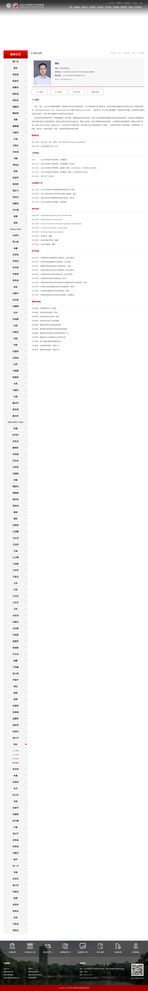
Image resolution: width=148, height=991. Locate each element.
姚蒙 (16, 660)
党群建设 (116, 7)
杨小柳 (16, 673)
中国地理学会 (32, 978)
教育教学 (92, 7)
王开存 (16, 602)
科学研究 (100, 7)
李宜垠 (16, 255)
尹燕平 (16, 680)
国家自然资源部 (8, 975)
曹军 (16, 68)
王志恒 (16, 544)
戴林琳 (16, 113)
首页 (70, 7)
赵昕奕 (16, 725)
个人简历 (15, 751)
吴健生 (16, 622)
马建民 (16, 390)
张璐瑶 (16, 814)
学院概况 (77, 7)
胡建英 (16, 203)
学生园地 (108, 7)
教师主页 (126, 53)
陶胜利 (16, 486)
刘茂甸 (16, 358)
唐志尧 (16, 499)
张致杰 (16, 911)
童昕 (16, 519)
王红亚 (16, 538)
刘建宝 (16, 853)
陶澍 (16, 512)
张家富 (16, 706)
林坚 (16, 287)
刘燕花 (16, 332)
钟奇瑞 (16, 846)
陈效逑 (16, 94)
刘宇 (16, 313)
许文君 (16, 654)
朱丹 (16, 788)
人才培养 (15, 755)
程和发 (16, 100)
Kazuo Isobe (15, 229)
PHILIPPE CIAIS (15, 422)
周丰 (16, 744)
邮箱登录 (127, 3)
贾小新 (16, 242)
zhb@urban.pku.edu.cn (91, 978)
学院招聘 (138, 7)
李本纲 (16, 267)
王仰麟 (16, 531)
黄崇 (16, 223)
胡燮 (16, 216)
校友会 (131, 7)
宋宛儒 (16, 454)
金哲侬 (16, 904)
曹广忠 (16, 61)
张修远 (16, 892)
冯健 (16, 158)
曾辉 (16, 699)
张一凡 (16, 866)
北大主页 (111, 3)
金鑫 (16, 248)
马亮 (16, 384)
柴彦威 (16, 74)
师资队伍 (84, 7)
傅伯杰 (16, 165)
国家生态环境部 (33, 972)
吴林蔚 (16, 635)
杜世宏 (16, 879)
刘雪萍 (16, 351)
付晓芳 (16, 132)
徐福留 (16, 648)
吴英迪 (16, 840)
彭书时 (16, 435)
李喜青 (16, 274)
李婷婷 (16, 525)
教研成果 (15, 763)
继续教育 (124, 7)
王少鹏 (16, 557)
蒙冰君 (16, 416)
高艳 (16, 171)
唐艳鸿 (16, 506)
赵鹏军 (16, 719)
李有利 (16, 261)
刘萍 (16, 364)
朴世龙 (16, 441)
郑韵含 (16, 930)
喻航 (16, 693)
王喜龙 (16, 577)
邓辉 (16, 120)
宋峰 (16, 480)
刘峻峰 (16, 306)
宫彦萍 (16, 178)
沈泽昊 (16, 467)
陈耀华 (16, 87)
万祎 (16, 583)
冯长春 (16, 152)
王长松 (16, 596)
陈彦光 (16, 81)
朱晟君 (16, 782)
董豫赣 (16, 126)
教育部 (30, 969)
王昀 (16, 609)
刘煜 (16, 345)
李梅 (16, 872)
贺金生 (16, 197)
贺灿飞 (16, 190)
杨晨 (16, 898)
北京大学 (6, 969)
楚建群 (16, 107)
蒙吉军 (16, 403)
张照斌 (16, 712)
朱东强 (16, 769)
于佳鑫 (16, 667)
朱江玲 (16, 795)
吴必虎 (16, 615)
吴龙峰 (16, 628)
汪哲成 (16, 924)
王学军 (16, 570)
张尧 (16, 801)
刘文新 (16, 300)
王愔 (16, 590)
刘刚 (16, 338)
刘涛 (16, 325)
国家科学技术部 (8, 972)
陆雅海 (16, 377)
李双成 (16, 280)
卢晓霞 (16, 371)
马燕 (16, 396)
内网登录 (119, 3)
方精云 (16, 145)
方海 (16, 139)
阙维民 (16, 448)
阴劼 (16, 686)
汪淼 (16, 827)
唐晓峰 (16, 493)
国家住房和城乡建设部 (35, 975)
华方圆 (16, 210)
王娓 (16, 551)
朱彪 (16, 775)
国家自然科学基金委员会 (11, 978)
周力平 (16, 738)
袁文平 (16, 833)
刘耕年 (16, 293)
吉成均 (16, 235)
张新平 (16, 808)
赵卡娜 (16, 821)
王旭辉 (16, 564)
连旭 (16, 917)
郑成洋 (16, 731)
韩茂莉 (16, 184)
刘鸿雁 (16, 319)
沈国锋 (16, 473)
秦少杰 (16, 885)
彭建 (16, 428)
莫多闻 (16, 409)
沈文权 (16, 461)
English (135, 3)
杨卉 (16, 859)
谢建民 (16, 641)
